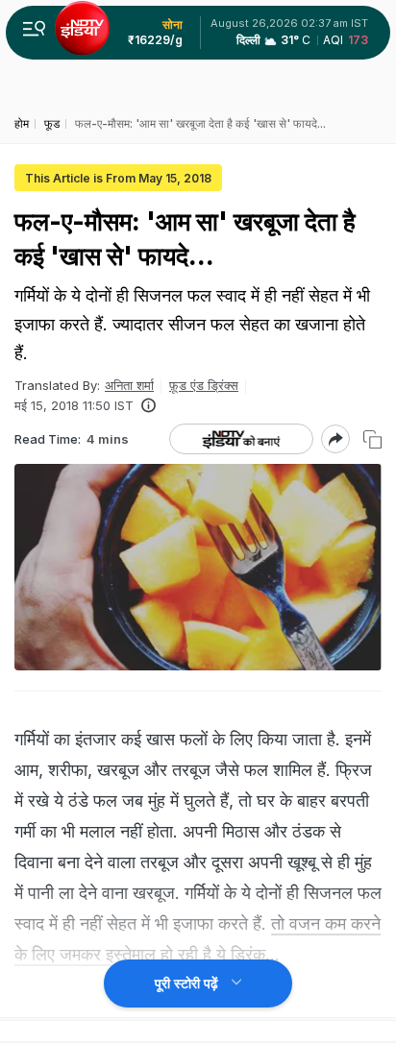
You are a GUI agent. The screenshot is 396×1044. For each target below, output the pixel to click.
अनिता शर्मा (129, 385)
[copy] (372, 439)
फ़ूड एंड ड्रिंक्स (203, 385)
